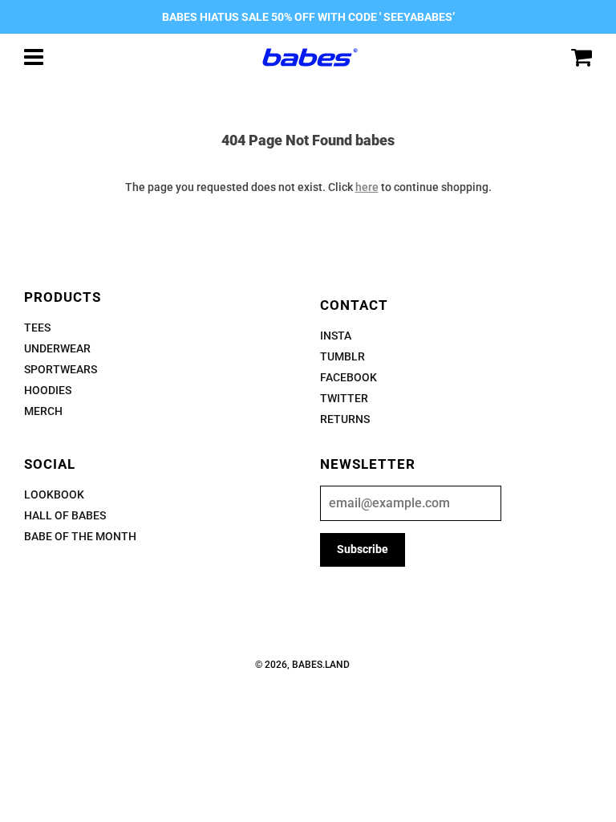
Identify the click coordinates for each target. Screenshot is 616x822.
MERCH (43, 411)
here (367, 187)
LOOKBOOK (54, 494)
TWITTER (344, 398)
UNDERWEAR (57, 348)
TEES (37, 327)
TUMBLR (342, 356)
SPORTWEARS (60, 369)
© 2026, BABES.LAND (302, 664)
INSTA (335, 335)
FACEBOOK (348, 377)
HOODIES (47, 390)
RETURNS (345, 419)
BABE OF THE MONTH (80, 536)
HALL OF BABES (65, 515)
